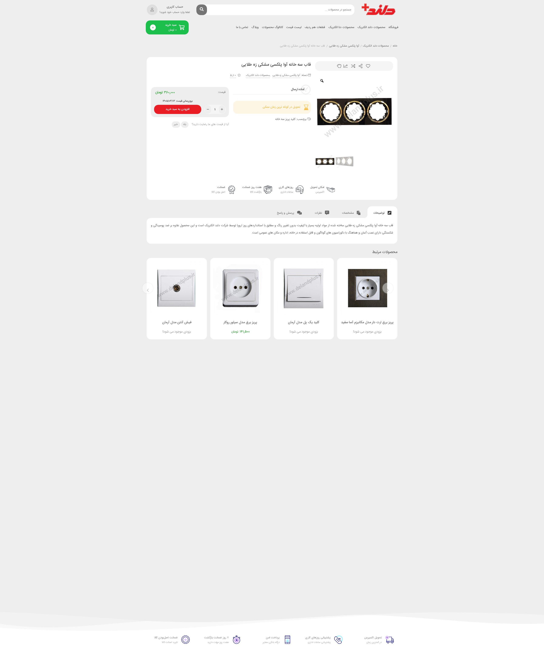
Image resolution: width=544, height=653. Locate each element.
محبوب (368, 66)
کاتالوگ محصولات (272, 27)
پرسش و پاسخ (286, 213)
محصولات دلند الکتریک (371, 27)
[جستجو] (201, 9)
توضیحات (379, 213)
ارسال (361, 66)
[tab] (382, 212)
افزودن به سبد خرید (178, 108)
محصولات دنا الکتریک (341, 27)
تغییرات (345, 66)
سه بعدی (339, 66)
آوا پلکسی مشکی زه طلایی (344, 46)
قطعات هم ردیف (315, 27)
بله (184, 124)
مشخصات (348, 213)
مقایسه (353, 66)
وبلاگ (255, 27)
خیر (176, 124)
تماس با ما (242, 27)
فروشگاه (393, 27)
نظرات (319, 213)
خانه (395, 46)
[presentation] (387, 288)
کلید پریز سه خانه (285, 119)
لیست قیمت (294, 27)
